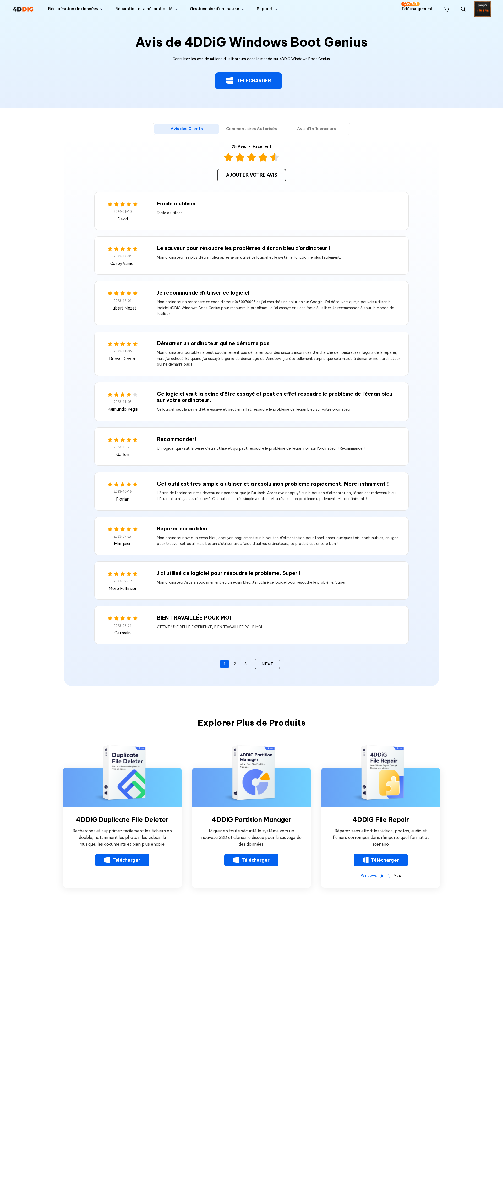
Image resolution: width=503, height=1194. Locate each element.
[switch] (385, 876)
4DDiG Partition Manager (251, 819)
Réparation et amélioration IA (144, 8)
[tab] (186, 129)
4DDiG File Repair (380, 819)
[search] (463, 9)
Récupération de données (73, 8)
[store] (446, 8)
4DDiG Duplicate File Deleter (122, 819)
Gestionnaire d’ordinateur (214, 8)
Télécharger (126, 860)
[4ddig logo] (23, 9)
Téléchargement (417, 6)
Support (265, 8)
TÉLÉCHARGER (254, 80)
